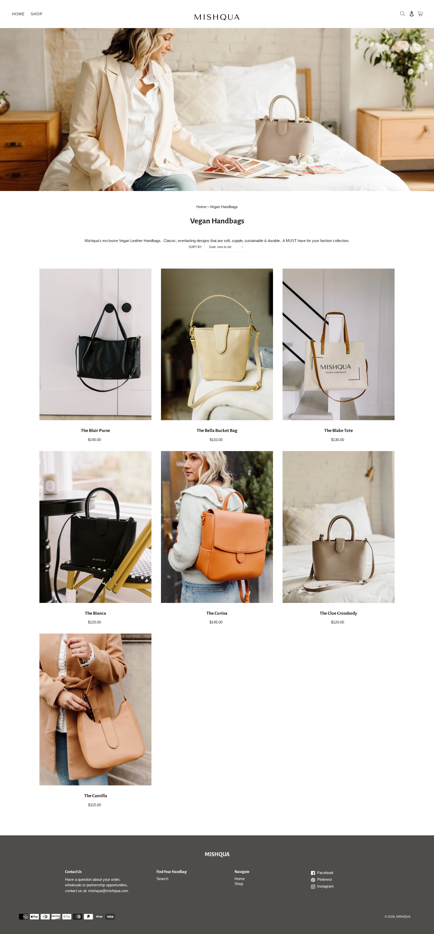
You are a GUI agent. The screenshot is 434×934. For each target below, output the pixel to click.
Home (201, 207)
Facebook (330, 873)
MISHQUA (217, 854)
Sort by (195, 246)
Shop (239, 884)
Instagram (330, 886)
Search (162, 879)
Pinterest (330, 880)
